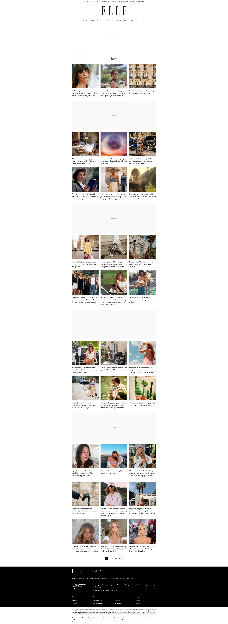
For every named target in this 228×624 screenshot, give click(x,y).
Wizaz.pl (138, 600)
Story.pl (138, 603)
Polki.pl (116, 597)
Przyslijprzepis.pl (119, 603)
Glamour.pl (74, 600)
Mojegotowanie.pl (97, 600)
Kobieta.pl (117, 600)
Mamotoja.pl (96, 597)
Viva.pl (137, 597)
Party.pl (74, 597)
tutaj (85, 621)
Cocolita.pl (74, 603)
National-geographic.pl (99, 603)
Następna (117, 558)
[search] (144, 20)
